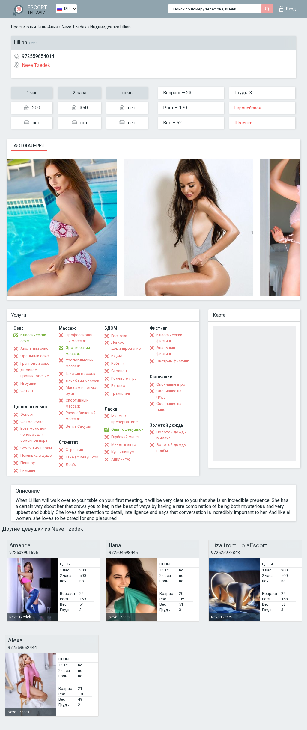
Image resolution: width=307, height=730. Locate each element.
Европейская (247, 108)
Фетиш (26, 391)
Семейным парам (36, 448)
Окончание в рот (171, 384)
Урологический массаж (80, 363)
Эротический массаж (78, 350)
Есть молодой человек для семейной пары (34, 434)
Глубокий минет (125, 437)
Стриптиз (74, 449)
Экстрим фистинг (172, 361)
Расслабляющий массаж (81, 416)
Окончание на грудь (168, 394)
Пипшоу (27, 463)
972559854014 (38, 56)
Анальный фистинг (165, 350)
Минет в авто (123, 444)
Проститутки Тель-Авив (34, 27)
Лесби (71, 464)
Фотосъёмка (31, 422)
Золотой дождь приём (171, 447)
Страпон (119, 371)
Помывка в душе (36, 455)
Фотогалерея (29, 145)
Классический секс (33, 338)
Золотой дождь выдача (171, 435)
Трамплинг (120, 393)
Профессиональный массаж (82, 338)
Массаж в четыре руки (82, 390)
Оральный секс (34, 356)
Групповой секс (34, 363)
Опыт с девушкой (127, 429)
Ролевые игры (124, 378)
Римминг (28, 470)
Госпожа (119, 336)
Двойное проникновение (34, 373)
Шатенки (243, 123)
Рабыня (118, 363)
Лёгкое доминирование (126, 345)
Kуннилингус (122, 452)
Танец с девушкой (82, 457)
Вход (291, 9)
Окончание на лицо (168, 406)
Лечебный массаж (82, 381)
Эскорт (27, 414)
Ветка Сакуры (78, 426)
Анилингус (120, 459)
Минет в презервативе (124, 419)
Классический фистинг (169, 338)
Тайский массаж (80, 373)
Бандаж (118, 386)
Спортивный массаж (77, 403)
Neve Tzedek (74, 27)
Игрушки (28, 383)
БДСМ (116, 356)
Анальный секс (34, 348)
